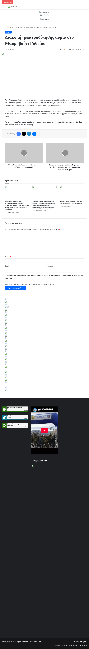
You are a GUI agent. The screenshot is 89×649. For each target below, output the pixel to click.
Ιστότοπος (50, 266)
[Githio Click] (12, 7)
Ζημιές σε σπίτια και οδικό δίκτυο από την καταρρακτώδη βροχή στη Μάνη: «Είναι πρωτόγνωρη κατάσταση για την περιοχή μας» (43, 204)
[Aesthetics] (44, 15)
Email (7, 266)
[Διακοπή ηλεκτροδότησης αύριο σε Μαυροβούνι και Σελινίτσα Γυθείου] (72, 193)
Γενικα (14, 27)
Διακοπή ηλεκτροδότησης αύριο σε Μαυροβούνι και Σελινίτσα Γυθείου (71, 202)
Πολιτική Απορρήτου (80, 642)
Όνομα (8, 257)
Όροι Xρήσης (73, 645)
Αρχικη (8, 27)
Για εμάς (64, 645)
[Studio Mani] (44, 19)
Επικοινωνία (83, 645)
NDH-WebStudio (35, 642)
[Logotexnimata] (44, 12)
